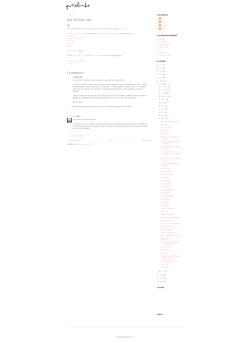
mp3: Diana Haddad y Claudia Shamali (170, 164)
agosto (163, 99)
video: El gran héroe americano (170, 217)
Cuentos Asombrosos (167, 214)
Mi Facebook (163, 42)
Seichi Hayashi (165, 202)
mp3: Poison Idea (166, 184)
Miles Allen (164, 253)
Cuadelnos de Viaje (165, 55)
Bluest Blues (70, 41)
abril (162, 112)
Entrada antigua (146, 140)
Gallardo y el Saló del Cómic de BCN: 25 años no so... (170, 257)
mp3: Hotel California (167, 190)
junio (163, 106)
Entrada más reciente (74, 140)
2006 (161, 275)
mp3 (75, 63)
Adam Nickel (165, 177)
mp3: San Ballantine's (167, 196)
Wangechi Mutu (166, 187)
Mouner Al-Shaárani (167, 208)
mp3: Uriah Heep (166, 220)
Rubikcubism (165, 239)
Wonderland (164, 267)
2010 (161, 74)
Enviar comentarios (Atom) (84, 144)
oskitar (163, 29)
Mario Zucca (165, 131)
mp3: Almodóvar (166, 247)
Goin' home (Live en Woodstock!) (76, 33)
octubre (163, 93)
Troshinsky (164, 25)
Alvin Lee (83, 55)
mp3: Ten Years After (167, 261)
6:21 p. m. (76, 131)
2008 (161, 81)
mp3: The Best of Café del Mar (170, 121)
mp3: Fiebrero (165, 264)
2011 (161, 71)
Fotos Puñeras (163, 47)
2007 (161, 84)
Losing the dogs (71, 36)
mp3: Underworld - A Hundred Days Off (170, 147)
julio (162, 102)
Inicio (111, 140)
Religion (69, 46)
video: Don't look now (168, 174)
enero (163, 271)
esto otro (124, 29)
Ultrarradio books (164, 44)
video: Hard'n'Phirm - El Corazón (171, 236)
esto (120, 29)
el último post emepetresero (106, 33)
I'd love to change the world (74, 38)
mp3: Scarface (165, 199)
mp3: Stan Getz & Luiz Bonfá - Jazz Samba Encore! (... (170, 243)
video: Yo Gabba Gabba (168, 233)
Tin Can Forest (165, 168)
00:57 (160, 50)
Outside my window (72, 50)
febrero (163, 118)
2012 (161, 68)
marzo (163, 115)
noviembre (164, 90)
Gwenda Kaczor (166, 134)
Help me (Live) (71, 43)
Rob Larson (164, 205)
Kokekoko (164, 124)
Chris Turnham (165, 180)
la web (76, 55)
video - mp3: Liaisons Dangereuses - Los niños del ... (170, 153)
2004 (161, 281)
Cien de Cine (163, 52)
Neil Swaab (164, 211)
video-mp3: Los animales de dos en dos (171, 138)
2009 (161, 77)
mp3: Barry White (166, 128)
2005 (161, 278)
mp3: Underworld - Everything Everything (170, 143)
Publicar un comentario (77, 136)
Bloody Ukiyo (165, 250)
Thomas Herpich (166, 230)
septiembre (164, 96)
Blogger (131, 337)
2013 (161, 65)
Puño (74, 116)
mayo (163, 109)
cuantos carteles (96, 55)
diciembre (164, 87)
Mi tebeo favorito (166, 171)
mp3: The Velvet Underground (170, 223)
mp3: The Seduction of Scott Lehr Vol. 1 (171, 159)
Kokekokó (162, 39)
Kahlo (163, 19)
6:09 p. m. (76, 109)
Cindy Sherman (165, 193)
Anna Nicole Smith (167, 226)
